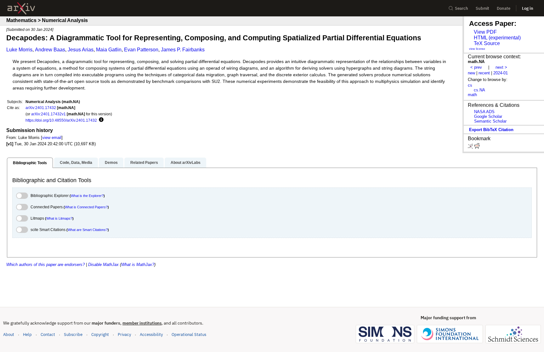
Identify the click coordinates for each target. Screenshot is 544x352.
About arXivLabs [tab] (186, 162)
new (471, 73)
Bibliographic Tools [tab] (30, 163)
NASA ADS (484, 111)
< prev (476, 67)
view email (51, 137)
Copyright (100, 334)
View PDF (485, 32)
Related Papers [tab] (144, 162)
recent (484, 73)
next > (501, 67)
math (472, 94)
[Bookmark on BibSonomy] (471, 147)
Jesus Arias (81, 49)
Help (27, 334)
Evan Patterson (141, 49)
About (8, 334)
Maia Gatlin (109, 49)
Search (461, 8)
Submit (482, 8)
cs (470, 85)
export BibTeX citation (491, 129)
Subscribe (73, 334)
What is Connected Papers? (86, 207)
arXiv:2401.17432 (41, 108)
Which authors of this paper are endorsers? (45, 264)
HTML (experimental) (497, 37)
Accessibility (151, 334)
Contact (48, 334)
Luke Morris (19, 49)
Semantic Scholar (490, 121)
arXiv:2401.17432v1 (48, 114)
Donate (503, 8)
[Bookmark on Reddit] (477, 147)
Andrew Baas (50, 49)
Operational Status (189, 334)
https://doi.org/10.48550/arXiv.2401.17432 (61, 120)
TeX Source (487, 43)
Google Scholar (488, 116)
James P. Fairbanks (183, 49)
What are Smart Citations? (88, 230)
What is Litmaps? (59, 218)
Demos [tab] (111, 162)
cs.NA (479, 90)
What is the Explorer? (87, 196)
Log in (527, 8)
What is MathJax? (137, 264)
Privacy (124, 334)
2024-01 (500, 73)
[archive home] (21, 8)
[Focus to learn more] (100, 120)
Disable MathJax (103, 264)
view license (477, 48)
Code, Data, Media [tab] (76, 162)
